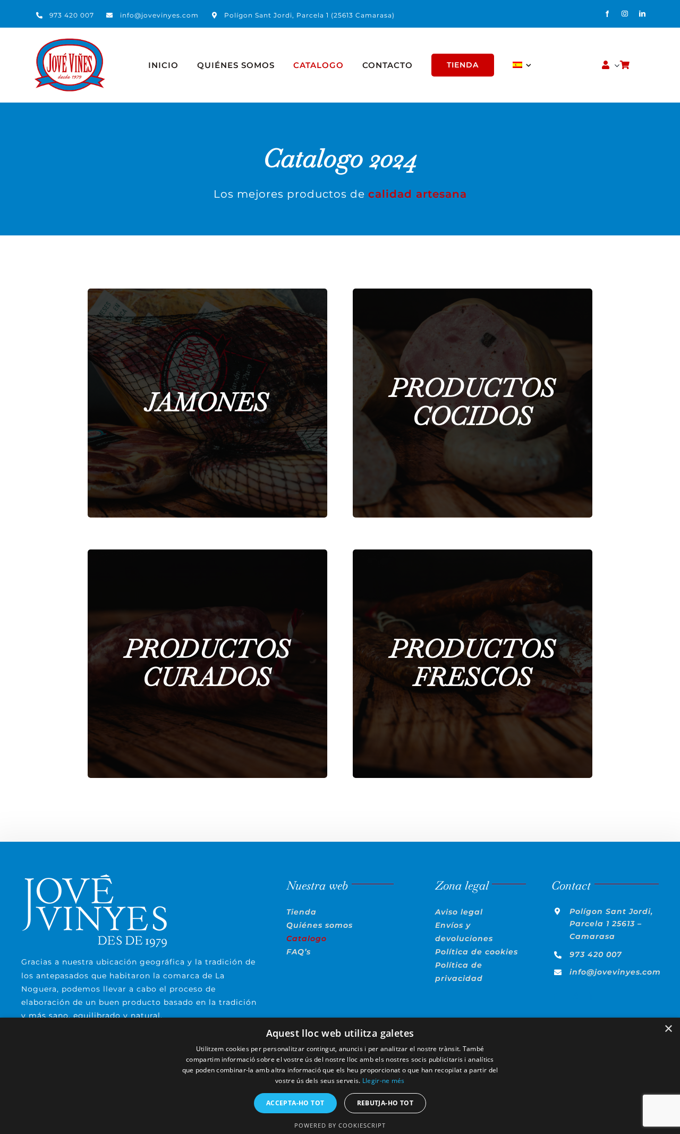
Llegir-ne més (383, 1080)
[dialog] (340, 1076)
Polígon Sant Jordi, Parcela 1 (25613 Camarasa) (309, 15)
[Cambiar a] (522, 65)
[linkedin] (642, 14)
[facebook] (607, 14)
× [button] (668, 1029)
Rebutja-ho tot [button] (385, 1102)
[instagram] (625, 14)
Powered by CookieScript (340, 1125)
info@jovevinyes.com (159, 15)
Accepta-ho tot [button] (295, 1102)
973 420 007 (71, 15)
